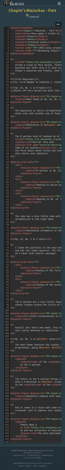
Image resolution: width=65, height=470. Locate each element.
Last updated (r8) (29, 463)
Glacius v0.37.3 (19, 455)
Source (21, 466)
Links (35, 466)
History (28, 466)
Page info (43, 466)
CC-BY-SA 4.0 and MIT (32, 458)
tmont (49, 463)
